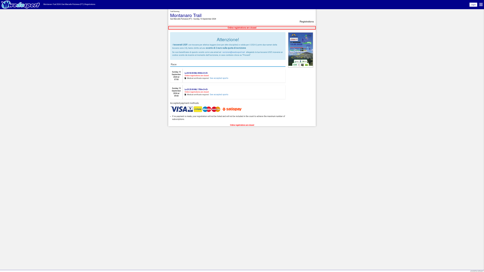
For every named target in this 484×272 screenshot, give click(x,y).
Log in (473, 5)
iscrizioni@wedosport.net (233, 52)
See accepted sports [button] (219, 78)
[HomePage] (20, 4)
